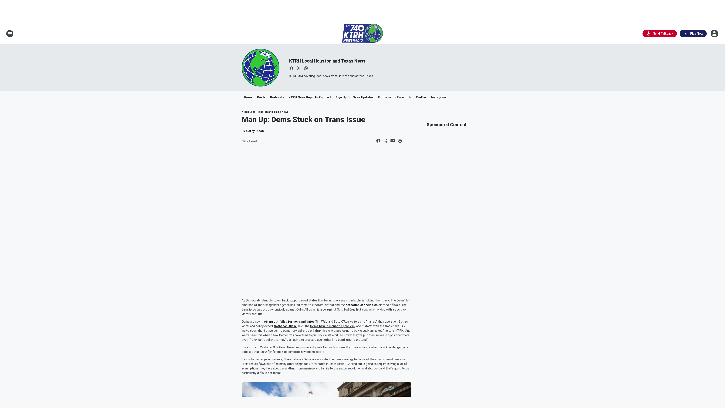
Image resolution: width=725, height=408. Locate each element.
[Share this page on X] (385, 140)
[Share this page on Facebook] (378, 140)
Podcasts (277, 97)
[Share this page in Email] (392, 140)
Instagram (438, 97)
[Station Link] (362, 33)
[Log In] (715, 33)
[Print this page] (400, 140)
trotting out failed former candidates (288, 321)
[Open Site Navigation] (10, 33)
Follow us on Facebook (394, 97)
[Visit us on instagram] (306, 68)
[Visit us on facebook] (291, 68)
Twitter (421, 97)
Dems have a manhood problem (332, 326)
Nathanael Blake (285, 326)
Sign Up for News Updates (354, 97)
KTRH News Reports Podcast (310, 97)
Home (248, 97)
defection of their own (362, 305)
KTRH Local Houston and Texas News (327, 61)
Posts (261, 97)
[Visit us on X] (298, 68)
